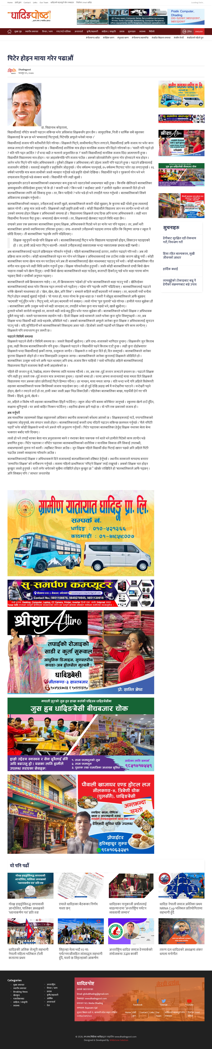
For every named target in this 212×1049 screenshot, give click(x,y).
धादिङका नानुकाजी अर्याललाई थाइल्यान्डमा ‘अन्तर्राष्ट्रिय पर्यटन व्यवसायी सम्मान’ (128, 908)
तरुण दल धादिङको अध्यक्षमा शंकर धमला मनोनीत (181, 952)
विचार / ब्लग (47, 32)
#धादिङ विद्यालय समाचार (161, 38)
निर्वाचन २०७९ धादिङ (84, 2)
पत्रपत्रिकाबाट (18, 999)
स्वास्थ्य (142, 32)
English (199, 31)
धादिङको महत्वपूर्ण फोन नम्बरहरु (62, 2)
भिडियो (151, 32)
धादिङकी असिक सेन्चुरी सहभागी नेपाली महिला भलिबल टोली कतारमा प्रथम (28, 954)
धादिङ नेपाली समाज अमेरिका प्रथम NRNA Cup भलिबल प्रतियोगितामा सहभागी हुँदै (181, 908)
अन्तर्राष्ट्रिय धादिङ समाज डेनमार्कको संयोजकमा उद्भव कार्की (130, 952)
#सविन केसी (178, 38)
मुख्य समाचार (18, 985)
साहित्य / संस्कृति (109, 32)
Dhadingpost (24, 70)
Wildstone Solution (119, 1040)
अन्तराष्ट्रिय (51, 985)
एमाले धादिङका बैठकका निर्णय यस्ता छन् (78, 906)
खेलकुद (16, 995)
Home (10, 2)
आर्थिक (50, 998)
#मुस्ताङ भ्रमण (123, 38)
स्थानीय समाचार (31, 32)
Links (35, 2)
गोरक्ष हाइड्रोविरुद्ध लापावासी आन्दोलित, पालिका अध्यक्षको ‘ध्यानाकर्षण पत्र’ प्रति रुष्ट (26, 908)
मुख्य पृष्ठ (18, 32)
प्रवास (122, 32)
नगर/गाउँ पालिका (63, 32)
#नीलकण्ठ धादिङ (92, 38)
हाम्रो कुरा (18, 2)
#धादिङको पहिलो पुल (194, 38)
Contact (27, 2)
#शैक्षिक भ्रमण (108, 38)
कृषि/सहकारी (92, 32)
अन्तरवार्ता (79, 32)
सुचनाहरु (132, 32)
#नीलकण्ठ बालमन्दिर (140, 38)
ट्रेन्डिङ (189, 31)
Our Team (44, 2)
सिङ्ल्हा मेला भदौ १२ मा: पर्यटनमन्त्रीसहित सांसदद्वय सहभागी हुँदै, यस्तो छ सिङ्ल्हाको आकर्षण (80, 954)
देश (48, 1005)
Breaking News (20, 992)
